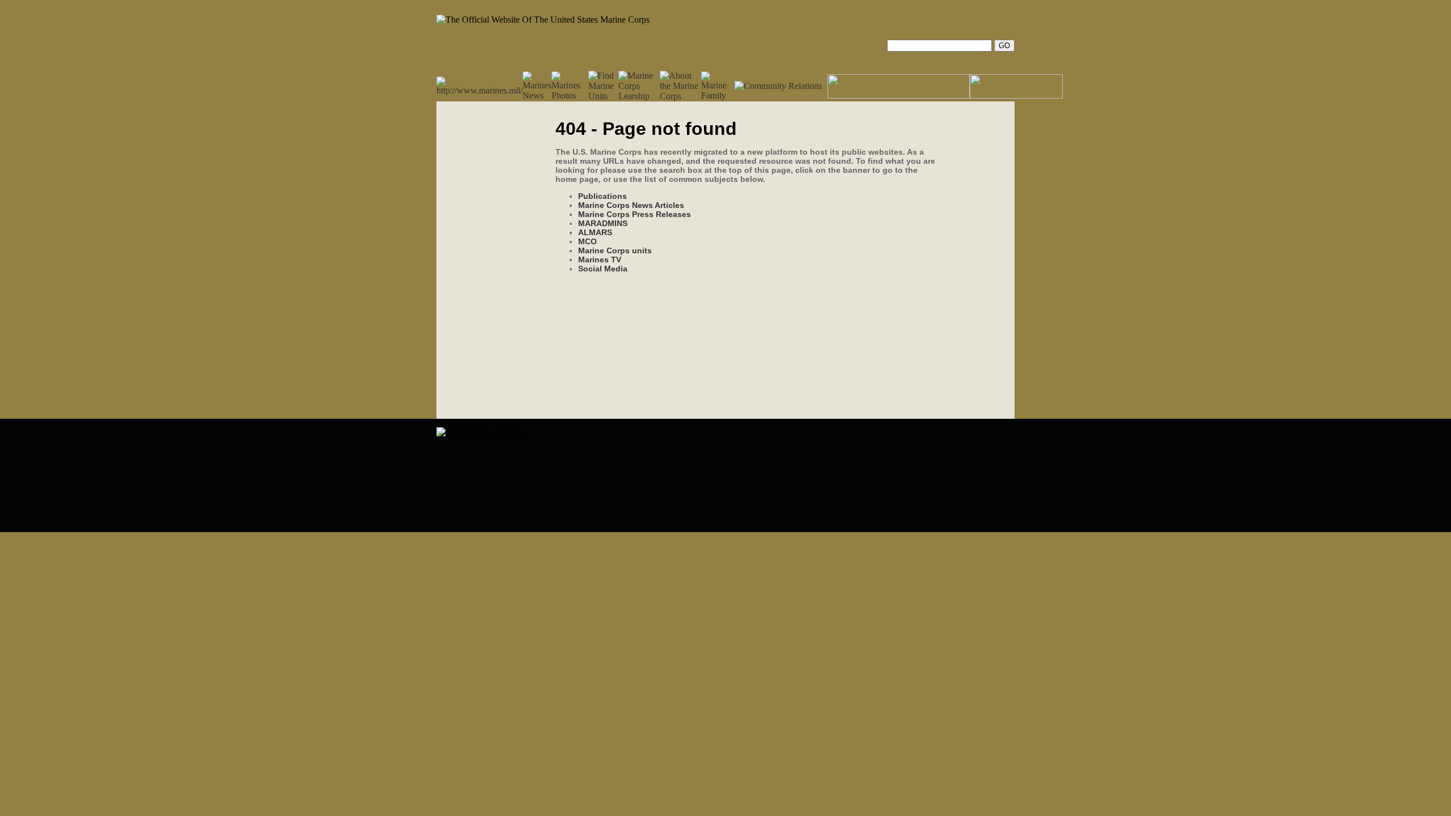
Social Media (602, 268)
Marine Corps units (615, 250)
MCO (587, 241)
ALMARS (595, 232)
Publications (602, 196)
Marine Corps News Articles (631, 205)
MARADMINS (602, 223)
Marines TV (599, 259)
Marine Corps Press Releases (634, 214)
